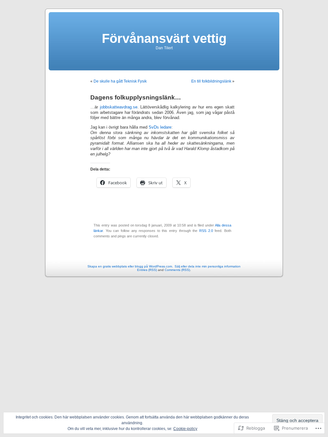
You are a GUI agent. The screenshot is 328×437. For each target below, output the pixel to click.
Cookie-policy (185, 428)
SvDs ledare (160, 127)
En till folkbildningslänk (211, 81)
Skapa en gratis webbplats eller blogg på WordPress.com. (130, 266)
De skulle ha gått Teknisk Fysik (120, 81)
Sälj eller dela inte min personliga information (208, 266)
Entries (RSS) (147, 270)
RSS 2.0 (206, 231)
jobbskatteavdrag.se (118, 107)
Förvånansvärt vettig (164, 38)
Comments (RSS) (177, 270)
